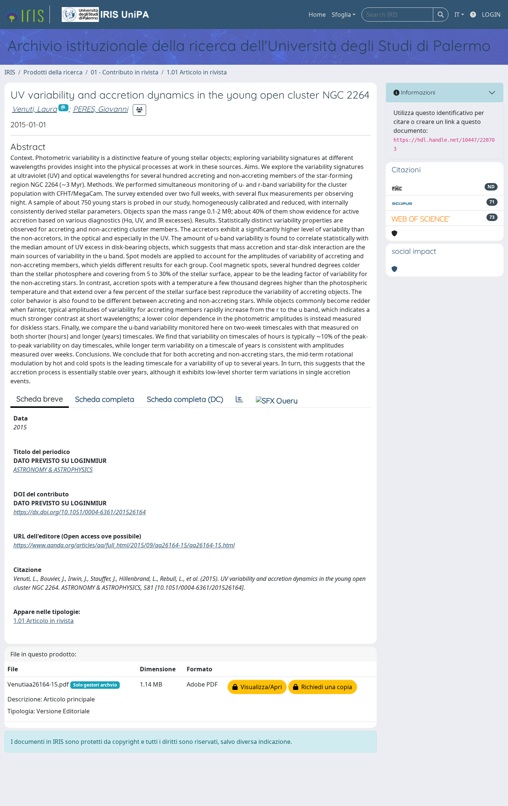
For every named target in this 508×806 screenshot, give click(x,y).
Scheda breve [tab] (39, 398)
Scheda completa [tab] (104, 399)
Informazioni (417, 92)
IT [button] (457, 14)
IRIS (9, 72)
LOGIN (491, 14)
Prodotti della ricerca (53, 72)
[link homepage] (27, 14)
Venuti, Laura (34, 108)
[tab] (239, 399)
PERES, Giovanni (100, 108)
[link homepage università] (106, 14)
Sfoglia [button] (341, 14)
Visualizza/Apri (260, 687)
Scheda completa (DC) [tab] (185, 399)
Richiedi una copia (325, 687)
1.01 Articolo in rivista (197, 72)
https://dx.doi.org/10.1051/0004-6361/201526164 (79, 512)
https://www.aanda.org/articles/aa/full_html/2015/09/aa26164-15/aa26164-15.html (124, 545)
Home (317, 14)
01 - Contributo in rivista (124, 72)
